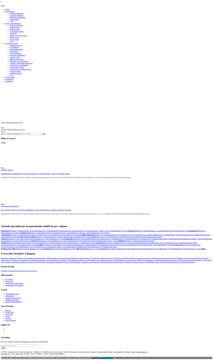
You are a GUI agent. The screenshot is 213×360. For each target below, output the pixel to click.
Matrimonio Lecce (75, 243)
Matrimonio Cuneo (68, 231)
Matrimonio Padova (125, 249)
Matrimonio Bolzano (23, 249)
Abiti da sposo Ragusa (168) (145, 258)
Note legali (9, 281)
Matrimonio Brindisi (48, 243)
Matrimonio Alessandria (29, 231)
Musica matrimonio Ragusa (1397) (27, 262)
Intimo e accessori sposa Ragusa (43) (191, 258)
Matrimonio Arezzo (185, 245)
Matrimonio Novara (82, 231)
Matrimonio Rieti (130, 237)
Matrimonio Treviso (152, 249)
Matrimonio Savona (57, 239)
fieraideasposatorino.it (13, 298)
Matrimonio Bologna (100, 235)
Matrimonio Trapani (166, 245)
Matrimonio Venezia (166, 249)
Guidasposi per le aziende (14, 285)
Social (7, 316)
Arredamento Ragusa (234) (79, 260)
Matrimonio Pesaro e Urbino (109, 241)
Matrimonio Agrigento (50, 245)
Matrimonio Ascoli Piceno (61, 241)
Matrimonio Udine (84, 237)
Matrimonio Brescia (95, 239)
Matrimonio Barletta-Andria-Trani (29, 243)
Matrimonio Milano (176, 239)
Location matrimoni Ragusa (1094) (62, 258)
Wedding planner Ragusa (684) (159, 262)
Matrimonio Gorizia (41, 237)
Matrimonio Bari (11, 243)
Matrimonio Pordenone (56, 237)
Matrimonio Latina (117, 237)
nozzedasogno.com (12, 294)
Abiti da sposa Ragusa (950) (125, 258)
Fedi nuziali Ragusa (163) (150, 260)
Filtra (3, 143)
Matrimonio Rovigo (138, 249)
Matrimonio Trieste (71, 237)
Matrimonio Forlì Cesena (130, 235)
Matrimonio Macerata (91, 241)
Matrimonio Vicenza (194, 249)
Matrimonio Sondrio (12, 241)
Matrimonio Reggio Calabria (81, 233)
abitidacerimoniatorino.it (13, 302)
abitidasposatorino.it (12, 300)
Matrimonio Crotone (64, 233)
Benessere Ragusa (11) (41, 260)
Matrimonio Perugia (56, 249)
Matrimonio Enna (95, 245)
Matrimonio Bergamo (80, 239)
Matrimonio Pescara (169, 231)
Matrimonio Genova (14, 239)
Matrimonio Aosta (92, 249)
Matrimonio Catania (82, 245)
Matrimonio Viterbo (155, 237)
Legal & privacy (142, 352)
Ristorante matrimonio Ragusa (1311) (14, 258)
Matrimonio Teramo (183, 231)
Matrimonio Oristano (177, 243)
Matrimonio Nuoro (144, 243)
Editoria (8, 310)
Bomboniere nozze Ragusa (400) (129, 260)
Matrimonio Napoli (60, 235)
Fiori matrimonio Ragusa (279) (169, 260)
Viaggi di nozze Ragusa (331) (137, 262)
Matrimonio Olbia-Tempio (160, 243)
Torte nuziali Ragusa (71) (84, 258)
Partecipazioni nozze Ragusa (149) (115, 262)
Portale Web (9, 312)
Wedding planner (7, 170)
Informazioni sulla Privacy (14, 283)
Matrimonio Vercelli (121, 231)
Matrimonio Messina (108, 245)
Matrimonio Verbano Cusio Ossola (101, 231)
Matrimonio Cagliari (110, 243)
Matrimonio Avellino (16, 235)
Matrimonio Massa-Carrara (57, 247)
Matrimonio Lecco (136, 239)
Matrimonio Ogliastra (30, 245)
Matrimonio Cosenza (49, 233)
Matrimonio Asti (43, 231)
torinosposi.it (9, 296)
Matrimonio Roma (142, 237)
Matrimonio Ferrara (115, 235)
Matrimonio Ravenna (189, 235)
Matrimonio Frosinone (103, 237)
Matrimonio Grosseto (13, 247)
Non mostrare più (106, 358)
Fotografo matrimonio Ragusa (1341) (193, 260)
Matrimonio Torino (14, 231)
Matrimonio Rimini (12, 237)
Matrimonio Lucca (41, 247)
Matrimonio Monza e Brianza (193, 239)
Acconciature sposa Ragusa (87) (166, 258)
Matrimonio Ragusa (137, 245)
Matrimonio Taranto (89, 243)
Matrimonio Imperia (28, 239)
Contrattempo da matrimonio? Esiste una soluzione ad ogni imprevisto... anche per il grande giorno (35, 174)
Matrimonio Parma (160, 235)
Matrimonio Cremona (122, 239)
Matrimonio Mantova (162, 239)
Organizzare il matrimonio (10, 206)
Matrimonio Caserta (46, 235)
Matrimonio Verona (180, 249)
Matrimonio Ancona (45, 241)
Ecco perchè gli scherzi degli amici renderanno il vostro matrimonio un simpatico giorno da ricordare (36, 210)
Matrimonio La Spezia (42, 239)
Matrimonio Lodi (149, 239)
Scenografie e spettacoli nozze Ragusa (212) (87, 262)
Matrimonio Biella (55, 231)
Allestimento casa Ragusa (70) (59, 260)
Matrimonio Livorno (28, 247)
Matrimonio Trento (36, 249)
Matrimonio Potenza (13, 233)
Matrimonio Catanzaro (34, 233)
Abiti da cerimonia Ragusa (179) (104, 258)
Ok (44, 134)
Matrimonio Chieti (140, 231)
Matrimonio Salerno (74, 235)
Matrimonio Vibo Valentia (100, 233)
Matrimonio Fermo (77, 241)
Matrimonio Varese (25, 241)
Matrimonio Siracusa (151, 245)
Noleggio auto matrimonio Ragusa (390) (103, 260)
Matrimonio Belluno (111, 249)
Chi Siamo (9, 279)
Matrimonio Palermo (123, 245)
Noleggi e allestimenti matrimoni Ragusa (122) (55, 262)
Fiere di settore (10, 320)
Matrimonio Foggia (62, 243)
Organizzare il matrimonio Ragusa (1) (183, 262)
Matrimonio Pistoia (85, 247)
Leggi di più (96, 358)
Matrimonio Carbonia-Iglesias (127, 243)
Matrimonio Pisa (73, 247)
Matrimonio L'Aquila (154, 231)
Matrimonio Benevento (31, 235)
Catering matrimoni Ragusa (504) (38, 258)
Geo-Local (9, 314)
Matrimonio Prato (98, 247)
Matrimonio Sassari (16, 245)
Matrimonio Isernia (148, 241)
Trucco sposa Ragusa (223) (23, 260)
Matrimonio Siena (110, 247)
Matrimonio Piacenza (174, 235)
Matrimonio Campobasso (132, 241)
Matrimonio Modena (146, 235)
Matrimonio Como (108, 239)
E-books (8, 318)
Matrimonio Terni (69, 249)
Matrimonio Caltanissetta (66, 245)
